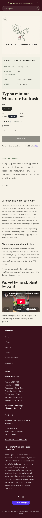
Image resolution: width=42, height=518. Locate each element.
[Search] (37, 8)
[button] (2, 3)
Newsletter (9, 363)
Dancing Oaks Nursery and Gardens (20, 511)
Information (9, 342)
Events (7, 352)
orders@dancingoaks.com (16, 439)
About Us (8, 347)
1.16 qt (8, 109)
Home (7, 337)
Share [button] (6, 185)
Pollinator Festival (11, 358)
